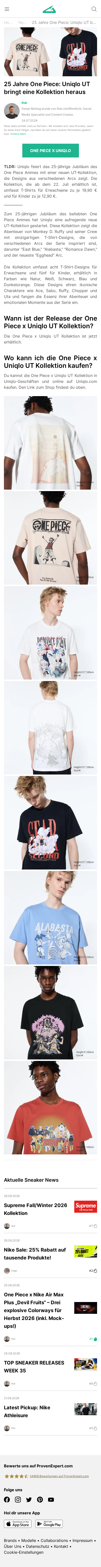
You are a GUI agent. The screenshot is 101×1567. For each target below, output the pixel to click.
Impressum (83, 1540)
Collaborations (54, 1540)
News (23, 22)
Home (9, 22)
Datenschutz (37, 1546)
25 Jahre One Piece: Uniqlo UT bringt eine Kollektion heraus (64, 22)
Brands (10, 1540)
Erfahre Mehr (18, 134)
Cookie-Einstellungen (23, 1552)
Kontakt (61, 1546)
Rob (24, 103)
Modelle (28, 1540)
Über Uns (12, 1546)
